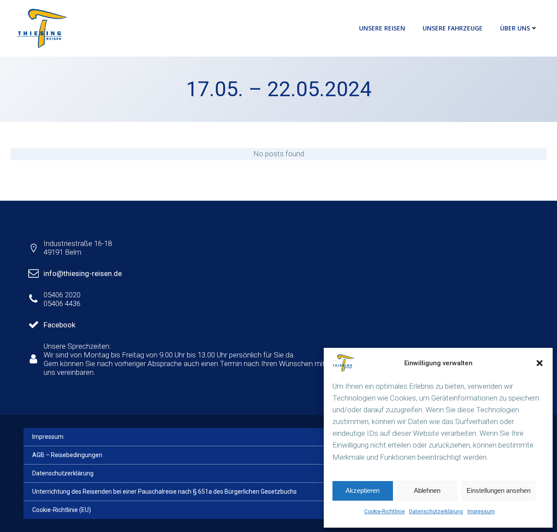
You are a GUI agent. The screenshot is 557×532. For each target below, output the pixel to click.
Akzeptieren (362, 490)
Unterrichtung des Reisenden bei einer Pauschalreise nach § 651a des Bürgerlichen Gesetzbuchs (164, 491)
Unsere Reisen (382, 28)
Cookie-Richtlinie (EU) (61, 509)
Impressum (481, 511)
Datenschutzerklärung (436, 511)
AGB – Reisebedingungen (67, 454)
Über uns (515, 28)
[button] (539, 363)
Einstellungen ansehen (498, 490)
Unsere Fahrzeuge (453, 28)
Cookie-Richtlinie (384, 511)
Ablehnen (427, 490)
